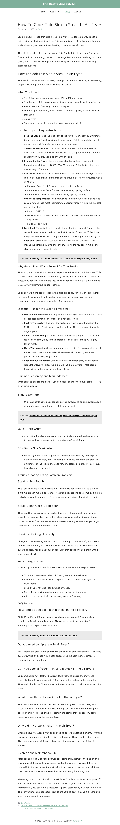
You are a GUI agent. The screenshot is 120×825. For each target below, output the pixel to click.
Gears (53, 11)
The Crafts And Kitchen (60, 4)
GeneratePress (79, 821)
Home (42, 11)
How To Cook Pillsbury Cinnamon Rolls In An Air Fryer (44, 806)
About (77, 11)
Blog (67, 11)
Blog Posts (25, 803)
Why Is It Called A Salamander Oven (37, 808)
